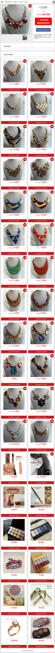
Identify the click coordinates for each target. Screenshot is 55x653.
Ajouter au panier (15, 90)
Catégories (15, 2)
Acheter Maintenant (43, 21)
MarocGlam (8, 2)
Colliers (21, 2)
